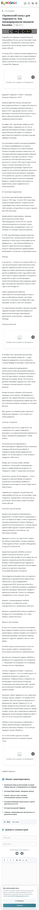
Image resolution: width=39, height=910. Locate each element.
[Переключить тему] (36, 3)
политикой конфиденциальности (18, 896)
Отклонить (20, 901)
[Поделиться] (10, 31)
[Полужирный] (4, 860)
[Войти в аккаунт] (25, 3)
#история (15, 822)
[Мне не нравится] (30, 31)
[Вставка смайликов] (16, 860)
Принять (20, 905)
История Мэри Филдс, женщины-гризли (19, 791)
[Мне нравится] (25, 31)
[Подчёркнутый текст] (10, 860)
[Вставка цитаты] (23, 860)
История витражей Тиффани (14, 808)
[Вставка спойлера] (26, 860)
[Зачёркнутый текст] (13, 860)
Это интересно (9, 11)
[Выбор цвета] (20, 860)
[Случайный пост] (32, 3)
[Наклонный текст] (7, 860)
